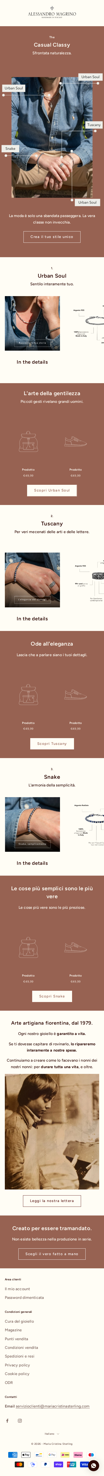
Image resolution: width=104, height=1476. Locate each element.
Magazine (13, 1330)
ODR (9, 1382)
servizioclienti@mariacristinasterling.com (53, 1406)
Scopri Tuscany (52, 743)
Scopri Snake (52, 996)
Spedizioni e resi (19, 1356)
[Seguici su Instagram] (19, 1420)
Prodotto (28, 469)
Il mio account (17, 1289)
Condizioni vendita (21, 1347)
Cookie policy (17, 1373)
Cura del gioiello (19, 1321)
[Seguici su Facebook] (7, 1420)
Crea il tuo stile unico (52, 237)
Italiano (49, 1433)
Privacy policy (17, 1365)
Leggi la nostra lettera (52, 1201)
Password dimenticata (24, 1297)
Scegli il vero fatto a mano (52, 1254)
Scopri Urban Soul (52, 490)
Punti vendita (16, 1339)
